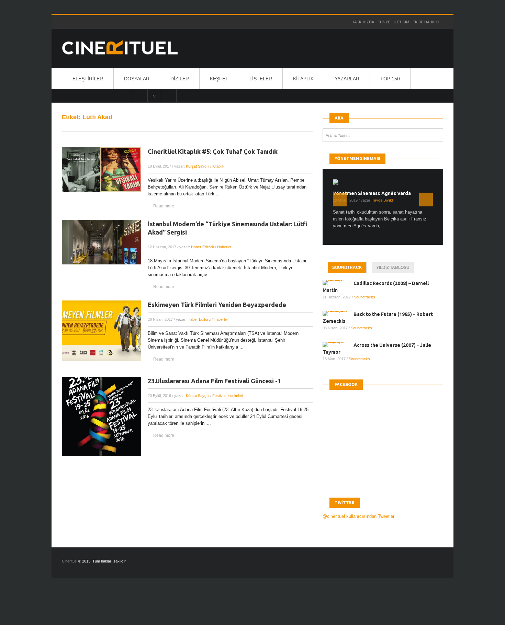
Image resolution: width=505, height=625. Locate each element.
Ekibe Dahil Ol (427, 22)
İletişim (401, 22)
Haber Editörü (202, 247)
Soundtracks (364, 297)
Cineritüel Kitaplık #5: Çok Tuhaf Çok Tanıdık (213, 151)
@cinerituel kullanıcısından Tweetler (358, 516)
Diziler (179, 78)
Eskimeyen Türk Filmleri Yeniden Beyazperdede (217, 304)
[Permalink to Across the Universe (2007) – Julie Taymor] (338, 344)
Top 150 (390, 78)
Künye (384, 22)
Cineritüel (69, 561)
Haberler (224, 247)
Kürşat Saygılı (197, 166)
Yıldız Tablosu (392, 267)
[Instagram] (139, 95)
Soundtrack (347, 267)
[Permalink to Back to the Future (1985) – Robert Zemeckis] (338, 313)
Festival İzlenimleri (227, 396)
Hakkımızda (362, 22)
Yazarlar (347, 78)
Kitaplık (303, 78)
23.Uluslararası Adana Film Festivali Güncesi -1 (214, 380)
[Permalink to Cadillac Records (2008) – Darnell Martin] (338, 282)
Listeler (260, 78)
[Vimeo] (154, 95)
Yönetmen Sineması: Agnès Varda (372, 193)
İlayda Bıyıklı (383, 200)
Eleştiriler (87, 78)
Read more (163, 206)
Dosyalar (136, 78)
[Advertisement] (125, 607)
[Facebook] (184, 95)
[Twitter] (168, 95)
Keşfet (219, 78)
